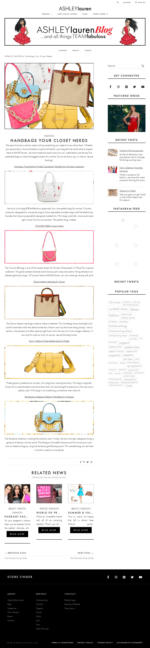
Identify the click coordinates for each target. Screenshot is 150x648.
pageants (128, 355)
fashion (114, 315)
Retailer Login (70, 600)
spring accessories (133, 362)
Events (22, 508)
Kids (38, 620)
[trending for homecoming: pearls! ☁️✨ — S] (135, 264)
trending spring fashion (116, 385)
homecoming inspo (118, 335)
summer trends (128, 376)
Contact (10, 620)
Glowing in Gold (127, 190)
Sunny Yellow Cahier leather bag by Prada (49, 341)
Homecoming (41, 600)
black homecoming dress (130, 305)
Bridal (38, 616)
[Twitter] (135, 87)
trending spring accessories (129, 382)
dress (134, 309)
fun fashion (113, 321)
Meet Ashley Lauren (15, 600)
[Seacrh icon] (118, 2)
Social (38, 612)
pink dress (128, 359)
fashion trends (128, 317)
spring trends (133, 370)
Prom (38, 624)
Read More (17, 534)
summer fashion (139, 373)
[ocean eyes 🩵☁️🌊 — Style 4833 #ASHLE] (135, 245)
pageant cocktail (115, 346)
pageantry (115, 355)
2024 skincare (114, 302)
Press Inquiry (70, 608)
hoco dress (124, 321)
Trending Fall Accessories (131, 150)
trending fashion (130, 379)
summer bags (127, 373)
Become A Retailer (72, 604)
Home (8, 56)
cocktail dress (118, 308)
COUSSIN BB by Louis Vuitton (49, 225)
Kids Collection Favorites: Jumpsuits (131, 169)
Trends (129, 386)
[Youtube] (143, 87)
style (110, 373)
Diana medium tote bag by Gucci (49, 281)
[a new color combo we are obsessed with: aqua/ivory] (135, 226)
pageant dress (131, 347)
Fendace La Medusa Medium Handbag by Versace (49, 396)
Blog (9, 604)
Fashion (17, 56)
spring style (122, 369)
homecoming (118, 325)
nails (140, 338)
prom (137, 359)
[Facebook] (110, 87)
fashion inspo (127, 314)
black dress (136, 302)
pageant (124, 343)
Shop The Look (42, 628)
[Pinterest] (126, 87)
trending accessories (115, 379)
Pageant (39, 608)
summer (118, 373)
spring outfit (112, 369)
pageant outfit (131, 351)
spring (122, 362)
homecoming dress (120, 331)
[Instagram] (118, 87)
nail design (133, 335)
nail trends (113, 342)
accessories (126, 302)
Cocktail (39, 604)
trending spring (113, 382)
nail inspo (133, 338)
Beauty (13, 508)
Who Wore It (13, 612)
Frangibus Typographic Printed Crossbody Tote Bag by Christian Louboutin (49, 166)
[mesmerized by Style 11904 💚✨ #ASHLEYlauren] (116, 264)
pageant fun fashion (116, 351)
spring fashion (134, 366)
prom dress (113, 362)
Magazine (11, 608)
